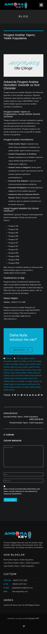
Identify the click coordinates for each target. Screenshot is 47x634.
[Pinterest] (22, 395)
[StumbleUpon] (36, 395)
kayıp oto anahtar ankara (20, 375)
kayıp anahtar (30, 364)
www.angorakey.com (20, 591)
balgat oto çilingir (19, 361)
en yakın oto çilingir (34, 361)
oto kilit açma (31, 384)
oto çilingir (20, 381)
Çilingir (9, 358)
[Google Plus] (18, 395)
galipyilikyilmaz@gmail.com (22, 588)
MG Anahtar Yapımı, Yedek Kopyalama (18, 560)
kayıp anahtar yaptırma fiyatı (29, 367)
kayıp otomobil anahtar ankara (22, 378)
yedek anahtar (9, 390)
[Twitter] (15, 395)
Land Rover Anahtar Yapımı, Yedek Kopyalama (21, 563)
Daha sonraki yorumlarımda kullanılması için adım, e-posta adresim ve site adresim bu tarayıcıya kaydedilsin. (22, 491)
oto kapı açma (20, 384)
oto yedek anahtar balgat (30, 387)
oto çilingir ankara (31, 381)
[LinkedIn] (33, 395)
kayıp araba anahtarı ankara (22, 373)
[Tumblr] (27, 395)
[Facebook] (12, 395)
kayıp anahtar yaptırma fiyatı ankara (17, 370)
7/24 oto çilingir (22, 358)
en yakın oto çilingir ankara (14, 364)
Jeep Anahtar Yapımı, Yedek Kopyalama (19, 566)
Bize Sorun (19, 350)
